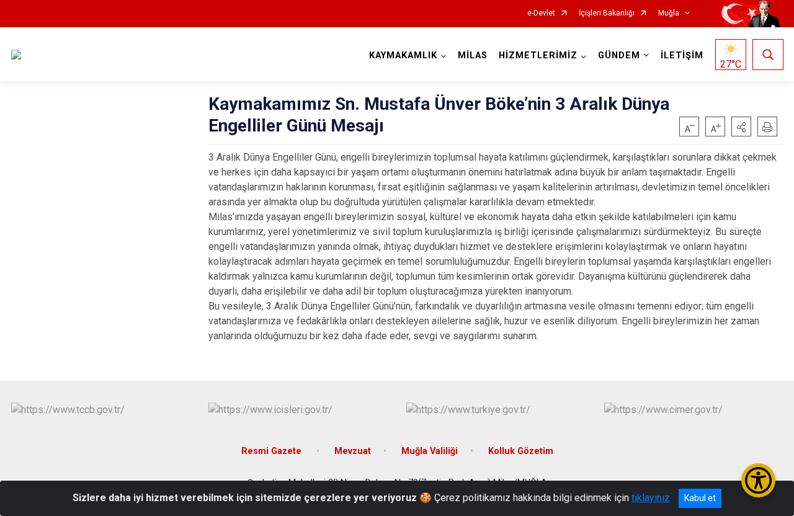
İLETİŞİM (682, 55)
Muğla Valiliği (429, 451)
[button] (741, 126)
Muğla (668, 13)
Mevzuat (352, 451)
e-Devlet (541, 13)
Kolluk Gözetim (520, 451)
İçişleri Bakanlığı (607, 13)
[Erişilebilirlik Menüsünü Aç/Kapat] (758, 480)
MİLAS (473, 55)
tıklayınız (650, 498)
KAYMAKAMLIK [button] (403, 55)
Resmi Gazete (272, 451)
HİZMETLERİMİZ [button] (538, 55)
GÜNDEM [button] (619, 55)
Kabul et (700, 498)
